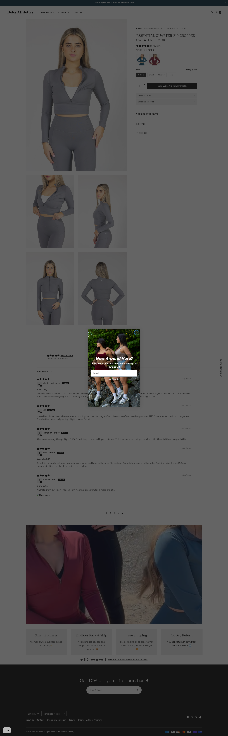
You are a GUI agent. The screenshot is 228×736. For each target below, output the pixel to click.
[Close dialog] (136, 332)
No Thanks (114, 379)
